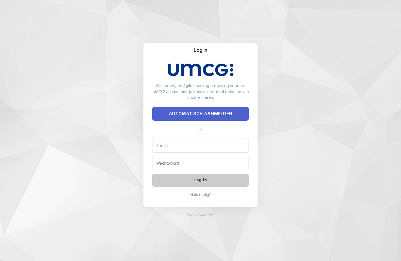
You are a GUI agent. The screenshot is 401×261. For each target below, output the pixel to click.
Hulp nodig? (200, 194)
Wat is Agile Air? (200, 214)
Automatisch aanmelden (200, 113)
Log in (200, 50)
